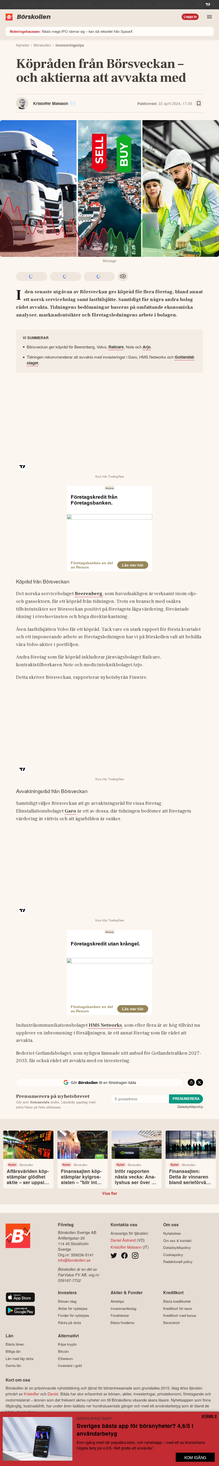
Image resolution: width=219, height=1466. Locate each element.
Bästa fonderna (122, 1322)
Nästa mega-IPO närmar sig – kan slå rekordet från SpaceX (71, 31)
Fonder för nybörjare (73, 1315)
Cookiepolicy (173, 1254)
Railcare (116, 347)
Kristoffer (31, 1393)
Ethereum (65, 1358)
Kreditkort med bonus (179, 1315)
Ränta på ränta (69, 1322)
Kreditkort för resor (177, 1308)
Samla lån (13, 1365)
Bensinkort (171, 1322)
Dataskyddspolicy (190, 1106)
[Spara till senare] (198, 103)
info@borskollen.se (74, 1260)
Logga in (190, 17)
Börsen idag (67, 1301)
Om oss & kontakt (177, 1240)
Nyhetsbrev (172, 1233)
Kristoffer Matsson (50, 103)
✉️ (72, 103)
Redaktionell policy (178, 1261)
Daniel (53, 1393)
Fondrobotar (120, 1315)
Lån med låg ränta (19, 1358)
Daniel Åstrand (123, 1240)
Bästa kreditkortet (177, 1301)
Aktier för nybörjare (72, 1308)
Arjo (147, 347)
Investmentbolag (123, 1308)
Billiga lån (13, 1351)
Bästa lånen (15, 1344)
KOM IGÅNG (195, 1457)
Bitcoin (63, 1351)
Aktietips (117, 1301)
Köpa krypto (67, 1344)
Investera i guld (70, 1365)
